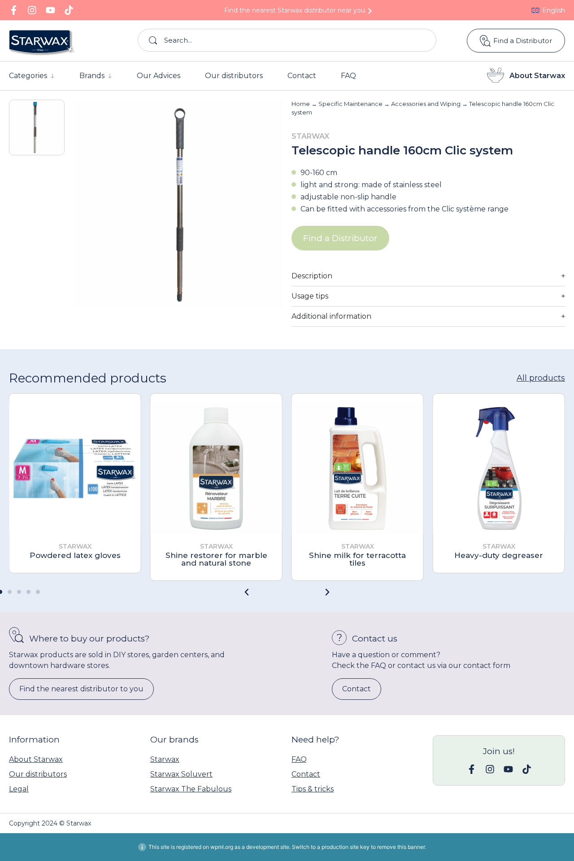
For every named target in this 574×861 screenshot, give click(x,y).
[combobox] (287, 40)
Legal (19, 789)
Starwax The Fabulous (190, 789)
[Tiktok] (69, 10)
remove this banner (401, 846)
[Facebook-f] (13, 10)
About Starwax (537, 75)
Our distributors (38, 774)
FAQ (299, 759)
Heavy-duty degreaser (498, 555)
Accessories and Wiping (426, 103)
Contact (305, 774)
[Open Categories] (52, 75)
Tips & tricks (312, 789)
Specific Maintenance (350, 103)
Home (300, 103)
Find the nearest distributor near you (294, 10)
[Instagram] (32, 10)
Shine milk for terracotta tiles (357, 559)
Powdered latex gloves (75, 555)
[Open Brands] (110, 75)
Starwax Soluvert (181, 774)
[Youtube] (50, 10)
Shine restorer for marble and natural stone (216, 559)
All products (541, 378)
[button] (327, 592)
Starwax (164, 759)
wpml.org (221, 846)
